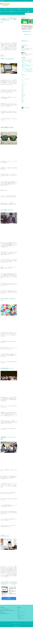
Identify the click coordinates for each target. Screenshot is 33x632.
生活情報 (23, 91)
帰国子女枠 (23, 87)
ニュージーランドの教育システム (21, 611)
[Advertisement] (9, 34)
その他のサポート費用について (21, 615)
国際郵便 (23, 85)
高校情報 (23, 101)
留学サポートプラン (19, 614)
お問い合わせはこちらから (27, 34)
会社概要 (18, 610)
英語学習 (23, 100)
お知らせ (18, 0)
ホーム (18, 609)
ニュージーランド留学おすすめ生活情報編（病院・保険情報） (13, 582)
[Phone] (4, 1)
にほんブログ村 (23, 48)
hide (3, 55)
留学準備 (23, 96)
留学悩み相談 (23, 95)
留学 (2, 15)
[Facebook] (0, 1)
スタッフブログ (26, 0)
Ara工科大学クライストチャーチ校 (6, 283)
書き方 (22, 90)
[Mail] (3, 1)
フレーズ (23, 81)
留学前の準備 (30, 0)
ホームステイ (23, 82)
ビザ (22, 80)
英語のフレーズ (23, 99)
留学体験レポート (22, 0)
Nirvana (16, 623)
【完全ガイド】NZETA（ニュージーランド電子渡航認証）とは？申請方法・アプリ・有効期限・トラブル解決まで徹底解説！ (27, 65)
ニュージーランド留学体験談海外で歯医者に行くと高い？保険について (4, 582)
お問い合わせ (19, 616)
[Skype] (2, 1)
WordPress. (19, 623)
